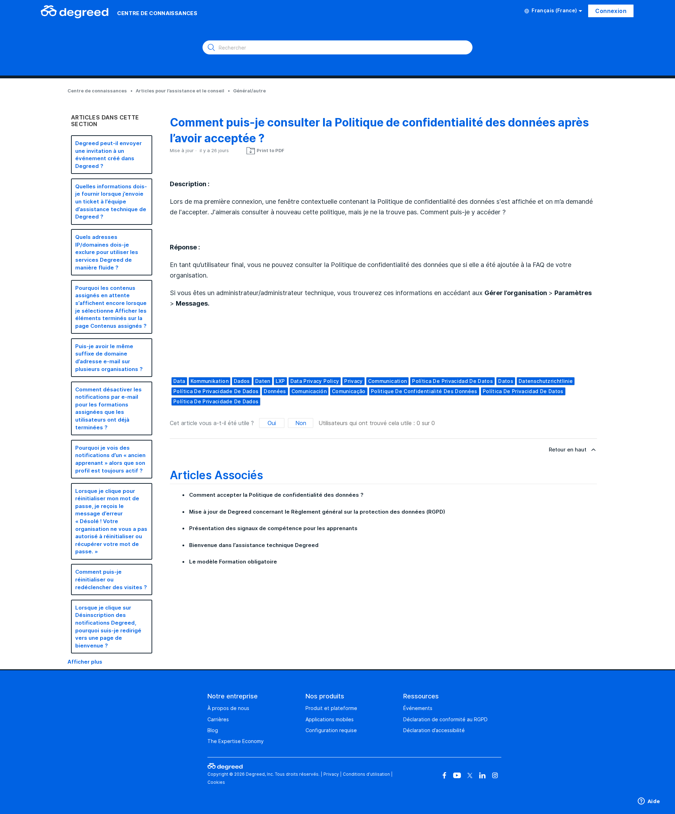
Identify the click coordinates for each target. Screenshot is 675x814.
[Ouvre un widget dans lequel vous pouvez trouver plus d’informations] (649, 801)
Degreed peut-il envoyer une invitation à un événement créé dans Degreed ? (108, 154)
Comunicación (309, 391)
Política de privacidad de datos (452, 381)
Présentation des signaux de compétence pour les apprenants (273, 528)
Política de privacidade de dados (215, 391)
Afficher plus (85, 661)
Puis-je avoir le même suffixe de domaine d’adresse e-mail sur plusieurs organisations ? (109, 358)
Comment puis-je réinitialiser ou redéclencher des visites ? (111, 579)
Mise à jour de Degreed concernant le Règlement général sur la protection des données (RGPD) (317, 511)
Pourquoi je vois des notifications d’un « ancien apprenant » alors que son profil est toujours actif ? (110, 459)
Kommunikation (210, 381)
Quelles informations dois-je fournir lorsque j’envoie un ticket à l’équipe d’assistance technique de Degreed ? (111, 201)
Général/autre (249, 90)
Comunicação (349, 391)
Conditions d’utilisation (366, 774)
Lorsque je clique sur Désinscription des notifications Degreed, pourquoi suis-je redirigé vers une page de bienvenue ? (108, 626)
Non (300, 423)
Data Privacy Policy (314, 381)
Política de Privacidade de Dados (215, 401)
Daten (262, 381)
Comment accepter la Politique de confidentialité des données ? (276, 495)
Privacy (353, 381)
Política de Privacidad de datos (523, 391)
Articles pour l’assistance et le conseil (180, 90)
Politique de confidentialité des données (424, 391)
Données (275, 391)
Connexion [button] (610, 11)
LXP (280, 381)
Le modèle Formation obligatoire (233, 561)
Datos (505, 381)
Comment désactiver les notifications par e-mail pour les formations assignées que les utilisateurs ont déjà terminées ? (108, 408)
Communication (387, 381)
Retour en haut (567, 449)
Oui (272, 423)
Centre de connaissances (97, 90)
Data (179, 381)
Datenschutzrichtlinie (546, 381)
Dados (242, 381)
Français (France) (554, 10)
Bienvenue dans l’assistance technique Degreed (254, 545)
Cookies (216, 782)
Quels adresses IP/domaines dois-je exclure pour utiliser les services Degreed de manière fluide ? (106, 252)
